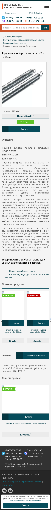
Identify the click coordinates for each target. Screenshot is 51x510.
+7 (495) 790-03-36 (34, 17)
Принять (25, 505)
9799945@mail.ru (35, 13)
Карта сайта (7, 485)
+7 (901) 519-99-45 (14, 17)
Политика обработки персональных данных (22, 481)
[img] (13, 305)
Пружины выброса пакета (22, 271)
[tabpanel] (13, 317)
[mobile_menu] (46, 6)
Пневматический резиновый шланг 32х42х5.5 (25, 423)
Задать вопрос (10, 13)
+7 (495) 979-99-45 (36, 21)
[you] (10, 492)
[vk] (4, 492)
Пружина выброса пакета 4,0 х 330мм (13, 331)
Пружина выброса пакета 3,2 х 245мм (38, 331)
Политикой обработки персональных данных (25, 500)
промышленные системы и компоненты (18, 6)
